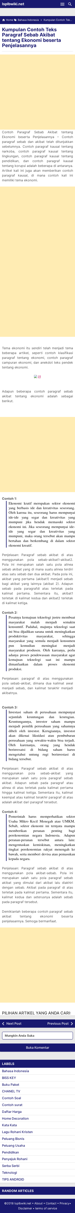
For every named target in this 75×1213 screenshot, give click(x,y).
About (38, 1203)
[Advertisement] (37, 92)
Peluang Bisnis (13, 1139)
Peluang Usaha (13, 1145)
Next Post (13, 1023)
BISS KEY (9, 1078)
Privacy (64, 1203)
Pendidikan (10, 1152)
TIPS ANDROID (13, 1179)
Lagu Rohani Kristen (17, 1132)
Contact (51, 1203)
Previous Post (58, 1023)
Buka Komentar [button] (37, 1047)
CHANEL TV (11, 1091)
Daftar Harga (12, 1112)
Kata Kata (9, 1125)
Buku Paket (10, 1085)
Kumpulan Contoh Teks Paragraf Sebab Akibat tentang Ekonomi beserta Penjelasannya (31, 37)
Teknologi (9, 1173)
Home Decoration (15, 1118)
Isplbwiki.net (13, 4)
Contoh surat (12, 1105)
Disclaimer (25, 1208)
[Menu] (62, 4)
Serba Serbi (10, 1166)
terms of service (46, 1208)
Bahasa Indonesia (15, 1071)
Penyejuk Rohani (14, 1159)
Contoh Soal (11, 1098)
